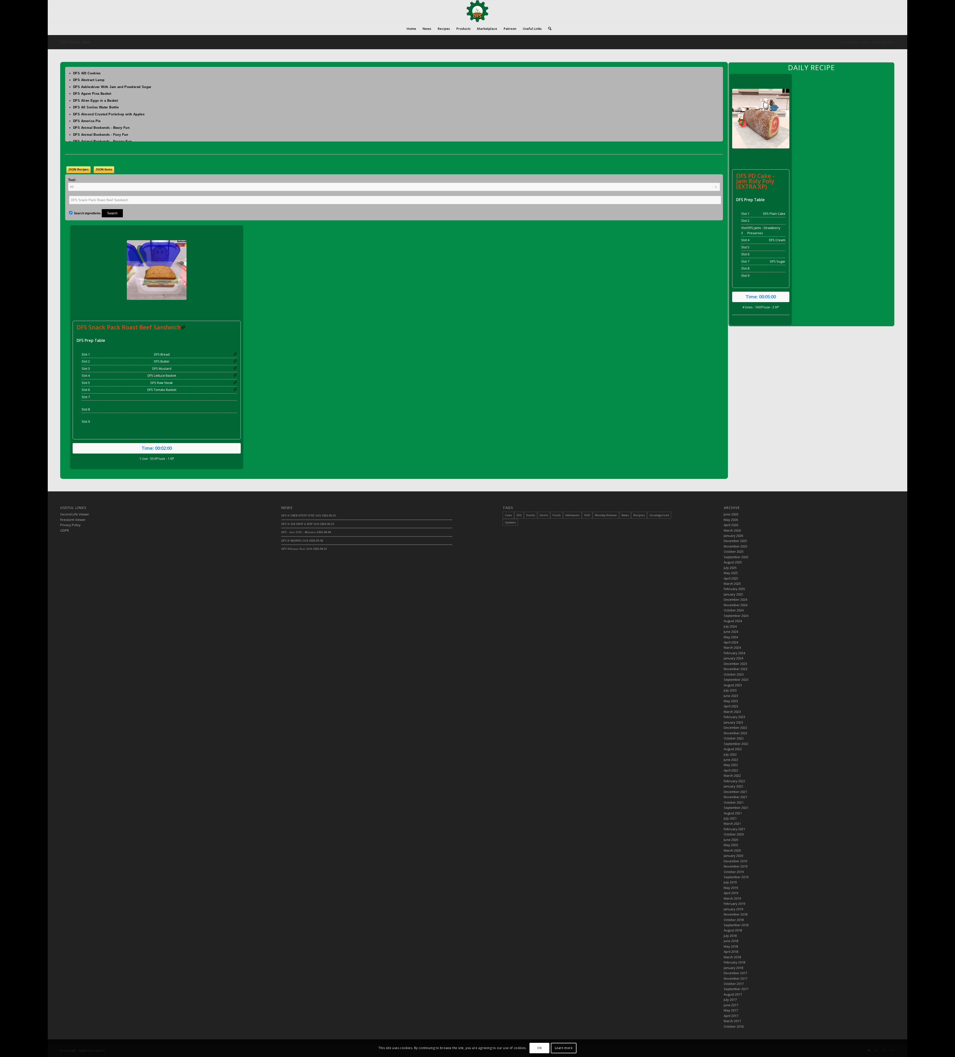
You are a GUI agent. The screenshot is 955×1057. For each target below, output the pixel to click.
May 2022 (731, 765)
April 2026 (731, 525)
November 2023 (735, 669)
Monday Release (606, 515)
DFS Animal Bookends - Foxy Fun (100, 135)
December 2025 (735, 541)
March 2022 (732, 775)
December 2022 (735, 727)
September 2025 (736, 557)
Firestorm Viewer (73, 519)
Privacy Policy (70, 525)
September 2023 (736, 679)
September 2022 (736, 743)
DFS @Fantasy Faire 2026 (296, 549)
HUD (587, 515)
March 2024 (732, 647)
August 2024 (733, 621)
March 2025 (732, 583)
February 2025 (734, 589)
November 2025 (735, 546)
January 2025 (733, 594)
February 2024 (734, 653)
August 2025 (733, 562)
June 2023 (731, 695)
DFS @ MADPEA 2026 (294, 540)
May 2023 (731, 701)
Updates (510, 522)
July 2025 (730, 567)
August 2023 (733, 685)
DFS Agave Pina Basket (92, 93)
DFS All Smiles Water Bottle (96, 107)
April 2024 (731, 642)
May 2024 (731, 637)
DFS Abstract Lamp (89, 80)
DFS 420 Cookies (87, 73)
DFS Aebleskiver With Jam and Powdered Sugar (112, 87)
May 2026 (731, 519)
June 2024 (731, 631)
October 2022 (734, 738)
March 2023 (732, 711)
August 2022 (733, 749)
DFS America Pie (87, 121)
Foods (557, 515)
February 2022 (734, 781)
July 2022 (730, 754)
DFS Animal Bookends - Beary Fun (101, 128)
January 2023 (733, 722)
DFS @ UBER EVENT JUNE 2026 (301, 515)
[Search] (548, 28)
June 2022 (731, 759)
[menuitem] (411, 28)
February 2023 (734, 717)
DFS (519, 515)
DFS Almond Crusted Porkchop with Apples (108, 114)
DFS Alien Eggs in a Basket (95, 100)
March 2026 (732, 530)
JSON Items (104, 169)
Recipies (639, 515)
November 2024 (735, 605)
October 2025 (734, 551)
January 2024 (733, 658)
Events (530, 515)
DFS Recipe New (75, 42)
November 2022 (735, 733)
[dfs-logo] (477, 11)
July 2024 (730, 626)
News (625, 515)
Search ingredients (87, 213)
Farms (544, 515)
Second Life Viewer (74, 514)
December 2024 (735, 599)
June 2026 (731, 514)
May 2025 (731, 573)
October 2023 (734, 674)
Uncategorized (659, 515)
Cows (508, 515)
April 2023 (731, 706)
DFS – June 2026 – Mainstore (298, 532)
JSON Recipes (78, 169)
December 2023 (735, 663)
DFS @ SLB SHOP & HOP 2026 (300, 524)
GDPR (64, 530)
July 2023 (730, 690)
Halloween (572, 515)
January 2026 (733, 535)
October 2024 (734, 610)
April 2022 (731, 770)
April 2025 (731, 578)
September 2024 (736, 615)
